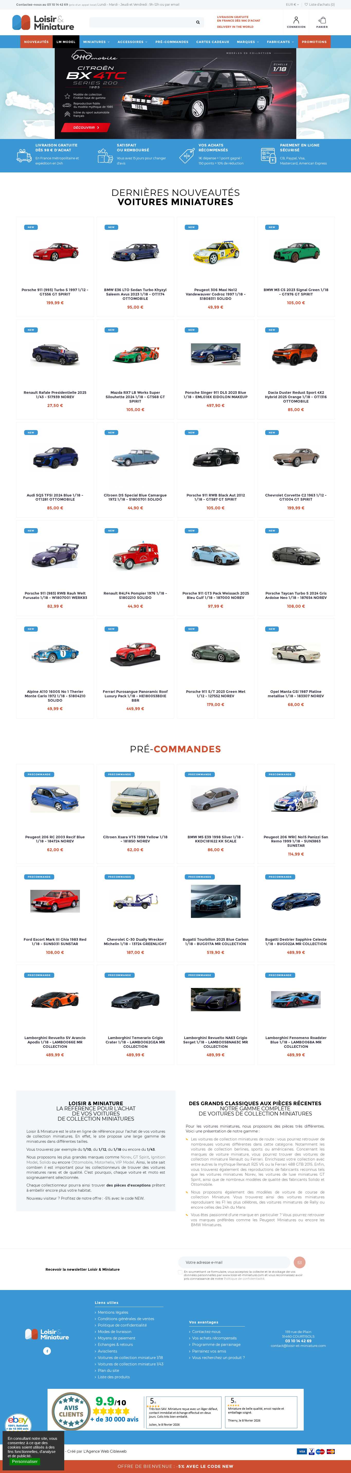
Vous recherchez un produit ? (218, 1357)
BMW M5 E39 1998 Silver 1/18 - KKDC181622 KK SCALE (216, 839)
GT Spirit (141, 1157)
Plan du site (108, 1370)
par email (172, 4)
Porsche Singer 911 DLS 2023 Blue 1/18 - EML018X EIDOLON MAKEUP (215, 394)
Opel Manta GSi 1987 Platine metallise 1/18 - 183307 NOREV (296, 694)
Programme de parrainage (216, 1344)
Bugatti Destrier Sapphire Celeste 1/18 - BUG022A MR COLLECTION (296, 941)
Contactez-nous (29, 4)
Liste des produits (114, 1377)
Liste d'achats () (321, 4)
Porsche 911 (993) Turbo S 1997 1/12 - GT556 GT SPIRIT (55, 292)
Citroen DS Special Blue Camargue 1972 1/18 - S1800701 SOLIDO (135, 497)
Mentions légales (113, 1312)
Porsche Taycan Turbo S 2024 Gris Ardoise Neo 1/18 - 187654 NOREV (296, 595)
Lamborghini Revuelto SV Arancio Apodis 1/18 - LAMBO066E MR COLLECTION (55, 1042)
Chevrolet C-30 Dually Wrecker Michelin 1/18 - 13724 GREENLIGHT (135, 941)
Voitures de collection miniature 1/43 (130, 1364)
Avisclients (107, 1351)
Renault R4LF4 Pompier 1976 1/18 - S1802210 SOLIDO (135, 595)
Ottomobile (82, 1162)
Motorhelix (104, 1162)
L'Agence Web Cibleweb (105, 1451)
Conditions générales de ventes (126, 1319)
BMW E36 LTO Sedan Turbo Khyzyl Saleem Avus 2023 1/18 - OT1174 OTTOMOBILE (135, 294)
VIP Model (125, 1162)
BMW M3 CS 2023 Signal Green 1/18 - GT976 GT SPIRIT (296, 292)
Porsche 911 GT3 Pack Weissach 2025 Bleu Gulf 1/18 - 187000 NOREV (215, 595)
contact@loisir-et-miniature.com (298, 1346)
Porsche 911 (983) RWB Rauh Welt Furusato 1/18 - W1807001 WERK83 (55, 595)
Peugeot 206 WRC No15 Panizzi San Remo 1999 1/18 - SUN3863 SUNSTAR (296, 841)
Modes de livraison (114, 1331)
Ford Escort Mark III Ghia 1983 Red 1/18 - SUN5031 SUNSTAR (55, 941)
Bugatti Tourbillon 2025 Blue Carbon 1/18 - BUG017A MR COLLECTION (215, 941)
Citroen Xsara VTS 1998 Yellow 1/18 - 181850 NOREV (135, 839)
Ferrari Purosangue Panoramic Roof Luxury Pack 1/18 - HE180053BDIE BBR (135, 696)
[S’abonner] (300, 1262)
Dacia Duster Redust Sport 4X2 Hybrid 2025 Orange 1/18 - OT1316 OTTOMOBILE (296, 396)
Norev (126, 1157)
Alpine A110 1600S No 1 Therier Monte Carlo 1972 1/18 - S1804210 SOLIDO (55, 696)
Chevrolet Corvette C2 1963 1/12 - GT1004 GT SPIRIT (296, 497)
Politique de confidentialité (244, 1278)
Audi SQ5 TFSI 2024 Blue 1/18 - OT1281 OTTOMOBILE (55, 497)
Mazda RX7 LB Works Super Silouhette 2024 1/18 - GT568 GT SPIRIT (135, 396)
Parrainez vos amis (209, 1351)
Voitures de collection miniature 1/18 (130, 1357)
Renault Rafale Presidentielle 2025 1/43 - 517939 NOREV (55, 394)
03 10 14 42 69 (57, 4)
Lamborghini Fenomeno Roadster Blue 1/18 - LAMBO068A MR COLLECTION (296, 1042)
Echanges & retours (115, 1344)
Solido (45, 1162)
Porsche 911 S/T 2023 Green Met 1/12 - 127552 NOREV (215, 694)
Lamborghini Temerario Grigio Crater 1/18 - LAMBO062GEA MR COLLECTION (135, 1042)
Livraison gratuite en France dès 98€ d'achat (238, 18)
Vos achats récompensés (214, 1338)
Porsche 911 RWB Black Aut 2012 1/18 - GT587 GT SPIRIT (216, 497)
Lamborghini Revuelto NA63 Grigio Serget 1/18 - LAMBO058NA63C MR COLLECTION (215, 1042)
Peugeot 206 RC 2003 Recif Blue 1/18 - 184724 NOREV (55, 839)
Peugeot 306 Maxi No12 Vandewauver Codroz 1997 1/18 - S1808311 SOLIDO (216, 294)
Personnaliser (25, 1461)
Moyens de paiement (116, 1338)
